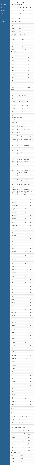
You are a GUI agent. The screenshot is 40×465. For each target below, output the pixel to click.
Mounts (2, 19)
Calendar (2, 26)
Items (1, 7)
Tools (1, 18)
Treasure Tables (3, 4)
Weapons (2, 16)
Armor (1, 15)
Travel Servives (3, 10)
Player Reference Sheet (4, 2)
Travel (2, 24)
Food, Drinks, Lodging (3, 13)
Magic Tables (3, 5)
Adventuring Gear (3, 21)
